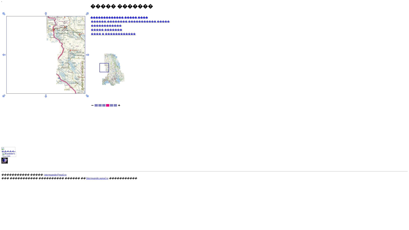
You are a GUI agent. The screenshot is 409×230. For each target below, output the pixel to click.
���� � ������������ (113, 34)
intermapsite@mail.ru (55, 174)
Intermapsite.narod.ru (97, 178)
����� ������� (106, 29)
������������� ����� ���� (119, 17)
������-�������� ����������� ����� (130, 21)
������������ (106, 25)
